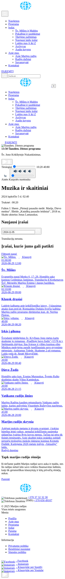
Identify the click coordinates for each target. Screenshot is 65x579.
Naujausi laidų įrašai (26, 40)
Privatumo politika (18, 545)
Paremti (5, 479)
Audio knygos (23, 49)
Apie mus (14, 52)
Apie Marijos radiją (25, 56)
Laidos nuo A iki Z (25, 43)
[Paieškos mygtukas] (4, 75)
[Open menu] (4, 14)
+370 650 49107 (43, 500)
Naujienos (13, 20)
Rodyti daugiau (9, 450)
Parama (12, 530)
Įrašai (11, 27)
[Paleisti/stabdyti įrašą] (6, 162)
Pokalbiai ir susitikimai (27, 33)
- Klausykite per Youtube (30, 570)
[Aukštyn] (4, 575)
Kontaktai (13, 65)
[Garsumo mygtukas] (23, 173)
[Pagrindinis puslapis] (26, 9)
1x (5, 176)
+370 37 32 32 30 (38, 497)
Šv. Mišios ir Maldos (26, 30)
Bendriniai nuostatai (19, 549)
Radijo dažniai (23, 59)
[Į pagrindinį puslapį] (26, 85)
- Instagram (22, 563)
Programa (13, 24)
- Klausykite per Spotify (29, 567)
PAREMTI (7, 71)
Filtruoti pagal (9, 253)
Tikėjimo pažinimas (26, 36)
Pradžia (12, 518)
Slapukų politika (17, 552)
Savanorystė (22, 62)
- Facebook (21, 560)
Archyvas (20, 46)
